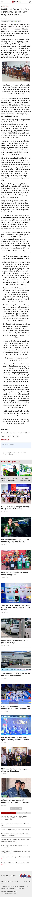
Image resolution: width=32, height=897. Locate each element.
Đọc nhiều (8, 813)
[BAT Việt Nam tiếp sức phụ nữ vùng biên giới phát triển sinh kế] (16, 494)
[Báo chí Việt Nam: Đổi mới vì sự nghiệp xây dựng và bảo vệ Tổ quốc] (16, 725)
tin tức (8, 436)
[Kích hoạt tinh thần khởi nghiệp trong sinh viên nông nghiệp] (10, 470)
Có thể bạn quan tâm (10, 462)
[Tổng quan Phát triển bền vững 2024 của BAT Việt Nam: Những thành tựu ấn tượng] (16, 593)
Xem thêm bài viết (16, 808)
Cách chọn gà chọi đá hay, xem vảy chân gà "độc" (15, 857)
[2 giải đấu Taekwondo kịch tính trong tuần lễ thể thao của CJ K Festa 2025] (16, 694)
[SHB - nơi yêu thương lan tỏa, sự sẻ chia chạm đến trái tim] (16, 756)
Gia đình (3, 805)
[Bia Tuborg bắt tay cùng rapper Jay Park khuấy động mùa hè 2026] (16, 527)
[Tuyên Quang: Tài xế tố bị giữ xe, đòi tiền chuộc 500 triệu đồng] (16, 661)
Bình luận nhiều (23, 813)
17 (15, 841)
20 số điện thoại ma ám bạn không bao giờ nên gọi (15, 829)
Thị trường (5, 645)
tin (7, 433)
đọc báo (20, 433)
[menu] (2, 1)
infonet (27, 433)
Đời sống (5, 6)
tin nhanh (13, 433)
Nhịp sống (4, 511)
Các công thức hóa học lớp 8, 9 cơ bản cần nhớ (14, 863)
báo (3, 436)
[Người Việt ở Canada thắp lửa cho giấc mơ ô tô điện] (16, 628)
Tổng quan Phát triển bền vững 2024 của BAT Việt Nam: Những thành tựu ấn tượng (15, 608)
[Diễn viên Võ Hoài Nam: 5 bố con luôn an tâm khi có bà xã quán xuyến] (16, 787)
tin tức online (16, 436)
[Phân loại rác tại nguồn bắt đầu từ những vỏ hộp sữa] (16, 560)
